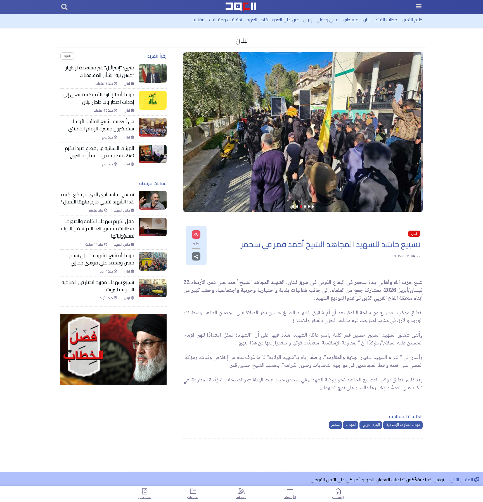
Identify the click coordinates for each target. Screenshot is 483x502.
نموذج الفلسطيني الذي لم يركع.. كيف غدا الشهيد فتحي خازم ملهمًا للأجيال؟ (97, 198)
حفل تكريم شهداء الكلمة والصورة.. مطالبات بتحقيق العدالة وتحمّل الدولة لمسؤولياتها (97, 229)
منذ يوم (108, 137)
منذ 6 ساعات (104, 83)
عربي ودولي (327, 19)
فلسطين (350, 19)
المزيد (67, 56)
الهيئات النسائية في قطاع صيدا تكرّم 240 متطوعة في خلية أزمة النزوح (99, 152)
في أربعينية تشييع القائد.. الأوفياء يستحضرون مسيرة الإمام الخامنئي (100, 125)
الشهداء (350, 425)
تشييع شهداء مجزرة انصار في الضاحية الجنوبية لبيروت (97, 286)
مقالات (198, 19)
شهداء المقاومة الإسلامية (402, 425)
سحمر (335, 425)
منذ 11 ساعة (94, 244)
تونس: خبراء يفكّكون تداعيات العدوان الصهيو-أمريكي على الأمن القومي (377, 479)
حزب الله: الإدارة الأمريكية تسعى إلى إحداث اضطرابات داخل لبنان (98, 98)
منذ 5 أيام (107, 298)
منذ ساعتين (95, 210)
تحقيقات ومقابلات (225, 19)
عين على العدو (285, 19)
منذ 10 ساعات (103, 110)
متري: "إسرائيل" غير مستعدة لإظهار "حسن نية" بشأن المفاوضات (100, 71)
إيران (307, 19)
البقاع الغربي (371, 425)
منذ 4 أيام (107, 271)
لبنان (367, 19)
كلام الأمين (412, 19)
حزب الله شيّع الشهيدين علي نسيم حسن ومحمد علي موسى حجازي (101, 259)
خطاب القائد (386, 19)
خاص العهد (257, 19)
